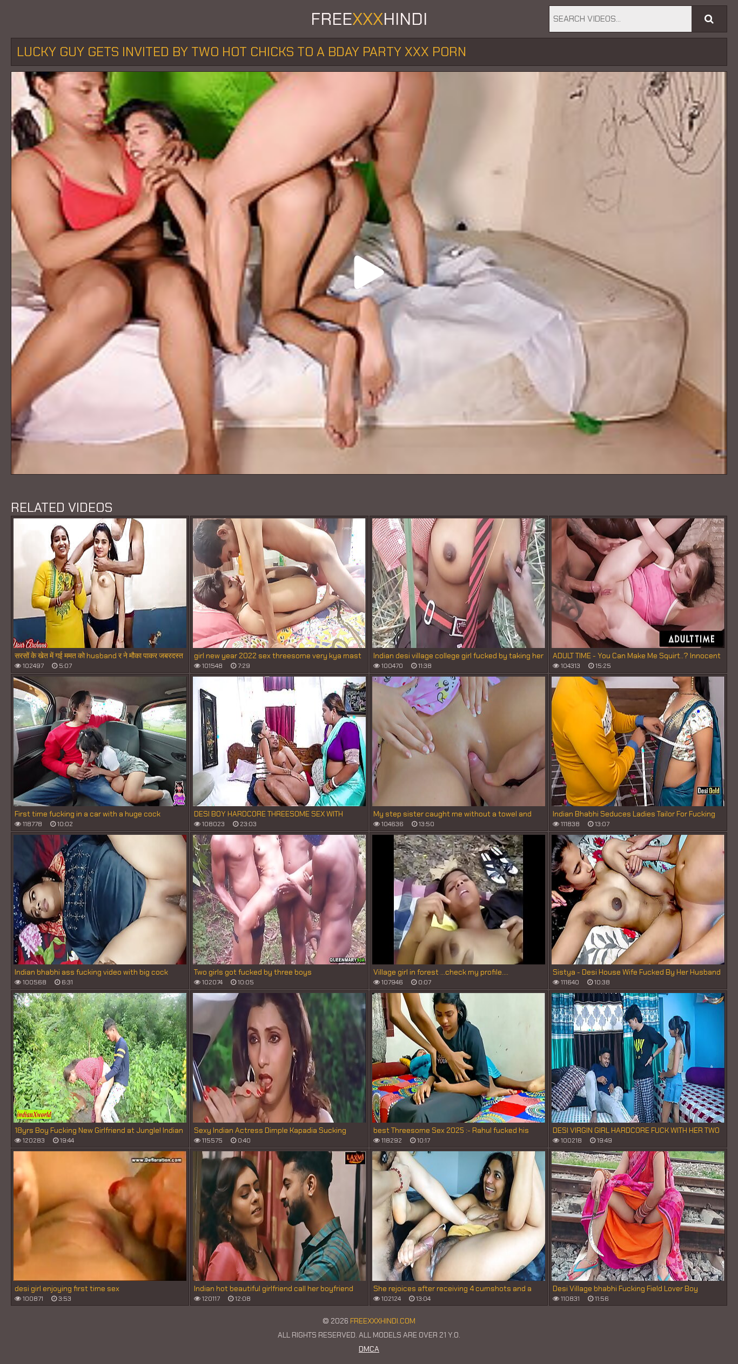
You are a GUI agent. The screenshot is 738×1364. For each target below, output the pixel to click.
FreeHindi (369, 19)
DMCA (369, 1349)
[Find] (709, 19)
